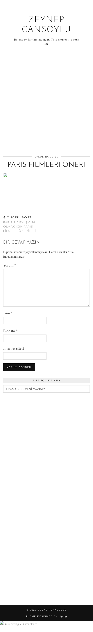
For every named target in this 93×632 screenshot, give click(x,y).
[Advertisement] (46, 101)
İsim (8, 312)
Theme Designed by (46, 616)
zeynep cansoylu (52, 609)
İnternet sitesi (13, 348)
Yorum (9, 265)
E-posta (10, 330)
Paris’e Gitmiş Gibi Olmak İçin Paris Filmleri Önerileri (19, 224)
